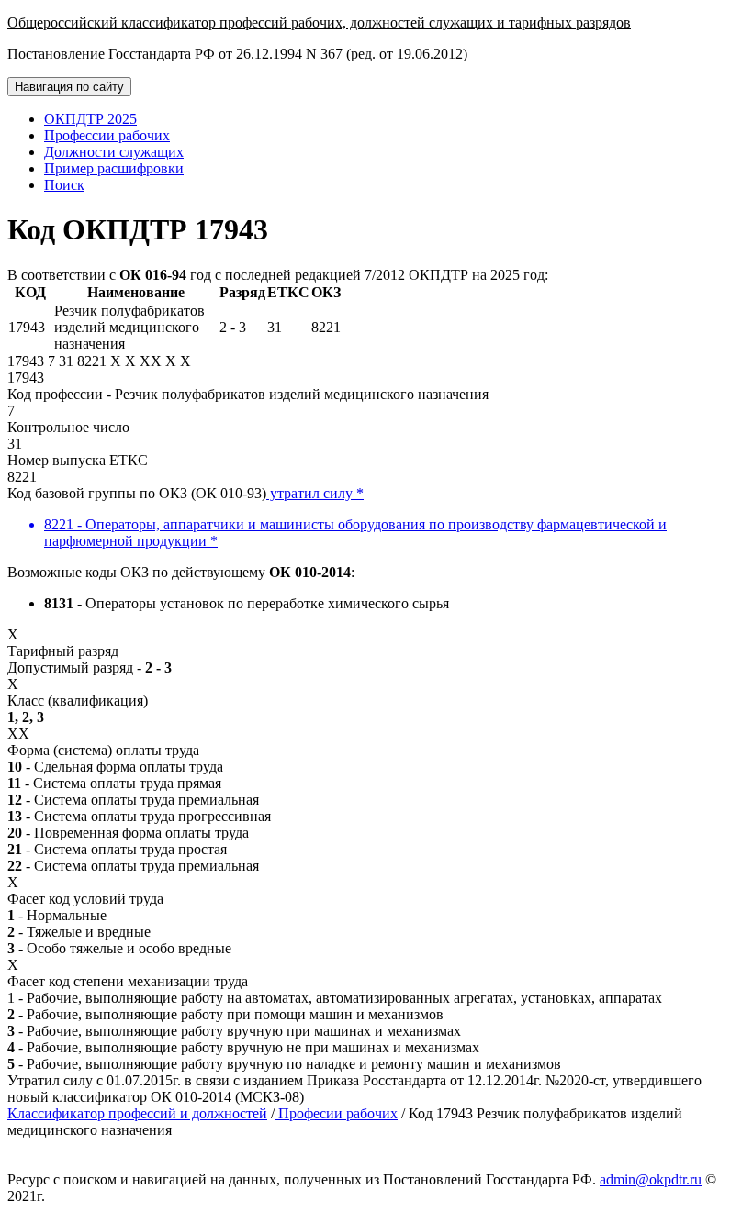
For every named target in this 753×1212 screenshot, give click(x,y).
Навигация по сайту (69, 87)
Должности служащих (114, 152)
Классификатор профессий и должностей (137, 1113)
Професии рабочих (336, 1113)
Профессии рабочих (107, 135)
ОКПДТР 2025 (90, 119)
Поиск (64, 185)
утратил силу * (315, 493)
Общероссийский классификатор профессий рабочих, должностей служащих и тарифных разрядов (319, 22)
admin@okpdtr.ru (651, 1179)
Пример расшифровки (114, 168)
